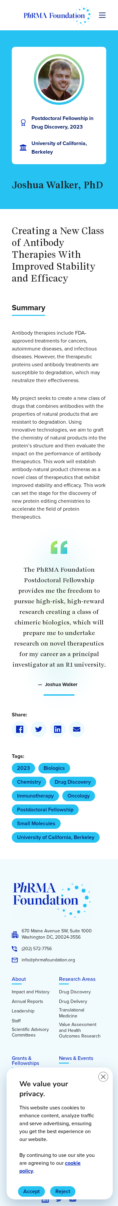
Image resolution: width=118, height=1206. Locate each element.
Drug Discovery (73, 782)
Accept (31, 1191)
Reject (62, 1191)
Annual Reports (27, 1002)
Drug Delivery (73, 1002)
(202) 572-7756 (37, 949)
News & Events (76, 1058)
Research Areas (77, 979)
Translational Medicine (71, 1013)
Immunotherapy (35, 795)
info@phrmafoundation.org (48, 960)
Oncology (79, 795)
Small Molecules (36, 823)
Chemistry (29, 782)
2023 (23, 768)
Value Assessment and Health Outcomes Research (80, 1030)
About (19, 979)
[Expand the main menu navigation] (102, 15)
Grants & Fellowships (25, 1060)
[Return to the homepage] (57, 16)
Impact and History (30, 992)
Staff (16, 1021)
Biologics (54, 768)
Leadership (23, 1011)
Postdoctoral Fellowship (45, 809)
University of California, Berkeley (55, 837)
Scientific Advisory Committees (30, 1032)
